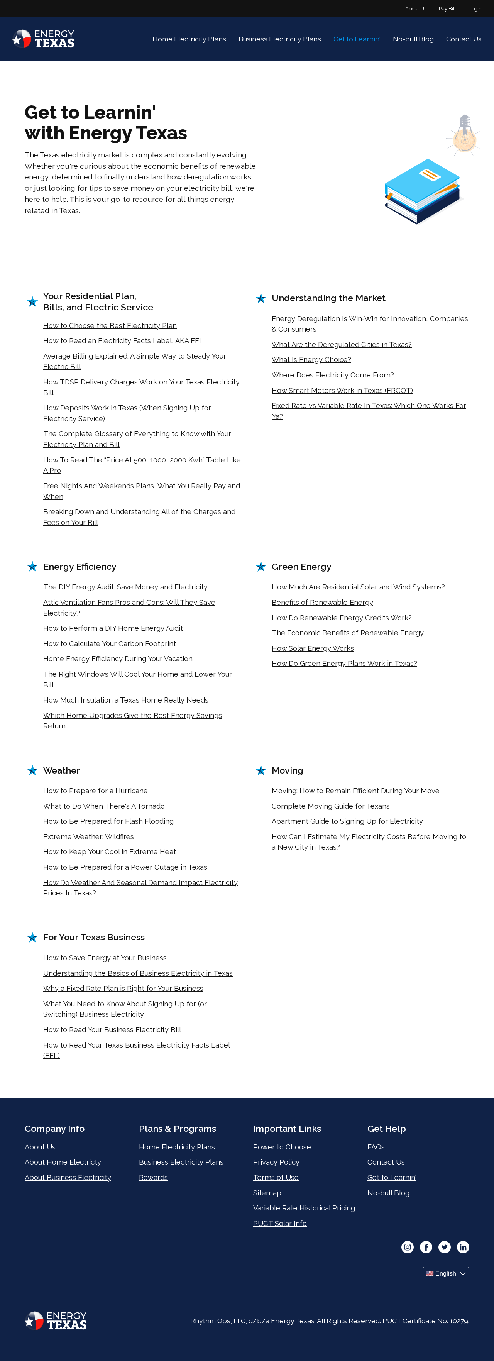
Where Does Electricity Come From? (333, 375)
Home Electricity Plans (189, 39)
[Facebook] (426, 1247)
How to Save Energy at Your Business (105, 958)
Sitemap (267, 1193)
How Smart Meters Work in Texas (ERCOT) (342, 390)
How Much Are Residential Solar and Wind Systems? (358, 587)
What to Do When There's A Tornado (104, 806)
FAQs (376, 1147)
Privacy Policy (276, 1162)
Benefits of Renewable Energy (322, 602)
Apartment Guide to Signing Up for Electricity (347, 821)
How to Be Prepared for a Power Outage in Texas (125, 867)
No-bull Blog (413, 39)
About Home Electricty (63, 1162)
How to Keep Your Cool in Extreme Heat (109, 852)
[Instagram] (407, 1247)
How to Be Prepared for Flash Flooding (108, 821)
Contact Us (464, 39)
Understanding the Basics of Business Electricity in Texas (138, 973)
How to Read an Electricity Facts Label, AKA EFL (123, 341)
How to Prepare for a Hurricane (95, 791)
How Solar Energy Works (313, 648)
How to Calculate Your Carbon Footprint (109, 644)
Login (475, 9)
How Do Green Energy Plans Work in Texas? (344, 663)
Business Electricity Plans (280, 39)
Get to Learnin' (357, 39)
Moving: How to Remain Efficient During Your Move (356, 791)
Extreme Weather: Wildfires (88, 837)
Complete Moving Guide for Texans (331, 806)
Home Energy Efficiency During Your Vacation (118, 659)
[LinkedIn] (463, 1247)
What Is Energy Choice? (311, 359)
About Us (415, 9)
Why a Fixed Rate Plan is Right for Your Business (123, 988)
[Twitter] (444, 1247)
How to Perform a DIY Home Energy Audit (113, 628)
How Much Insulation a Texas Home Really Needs (125, 700)
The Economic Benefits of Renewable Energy (348, 633)
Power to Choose (282, 1147)
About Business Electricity (68, 1177)
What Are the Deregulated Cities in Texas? (342, 344)
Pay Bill (447, 9)
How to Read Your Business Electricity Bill (112, 1030)
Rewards (153, 1177)
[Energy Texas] (43, 39)
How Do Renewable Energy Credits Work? (342, 618)
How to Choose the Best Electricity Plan (110, 326)
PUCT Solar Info (280, 1223)
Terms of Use (276, 1177)
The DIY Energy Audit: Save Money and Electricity (125, 587)
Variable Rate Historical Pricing (304, 1208)
